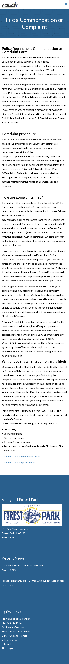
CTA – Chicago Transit (14, 635)
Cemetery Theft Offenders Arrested (22, 565)
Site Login (7, 648)
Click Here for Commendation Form (21, 456)
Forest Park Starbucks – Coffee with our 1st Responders (33, 580)
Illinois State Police (12, 622)
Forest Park (8, 537)
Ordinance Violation (13, 627)
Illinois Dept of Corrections (17, 618)
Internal (6, 644)
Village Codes (10, 639)
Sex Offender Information (16, 631)
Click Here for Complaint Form (18, 462)
